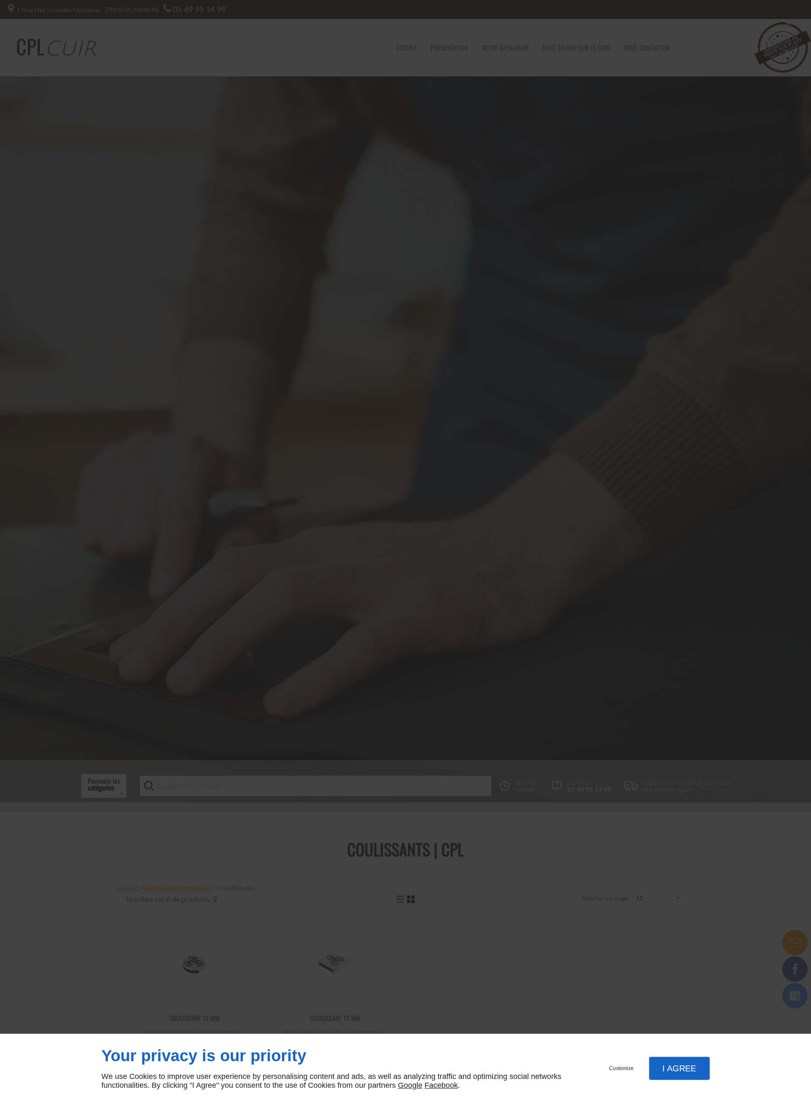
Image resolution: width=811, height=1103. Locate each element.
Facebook (441, 1085)
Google (410, 1085)
